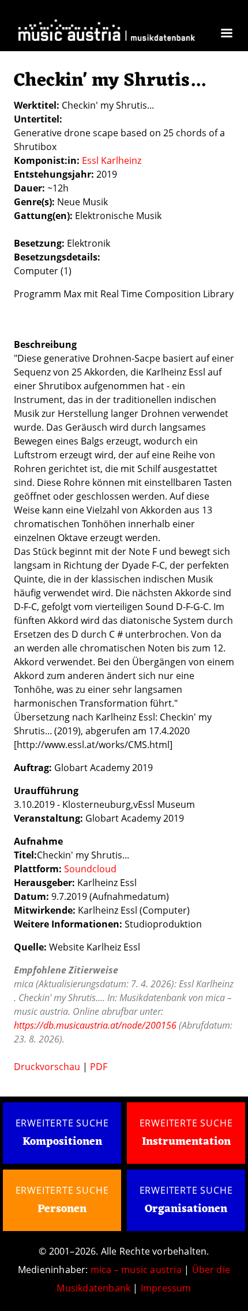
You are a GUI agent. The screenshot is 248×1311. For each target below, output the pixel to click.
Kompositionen (62, 1142)
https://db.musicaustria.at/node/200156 (95, 1025)
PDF (98, 1066)
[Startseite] (106, 32)
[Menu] (226, 34)
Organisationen (186, 1209)
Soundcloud (90, 868)
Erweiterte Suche (62, 1123)
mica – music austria (136, 1269)
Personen (62, 1209)
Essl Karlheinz (111, 160)
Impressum (166, 1288)
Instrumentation (186, 1142)
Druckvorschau (47, 1066)
